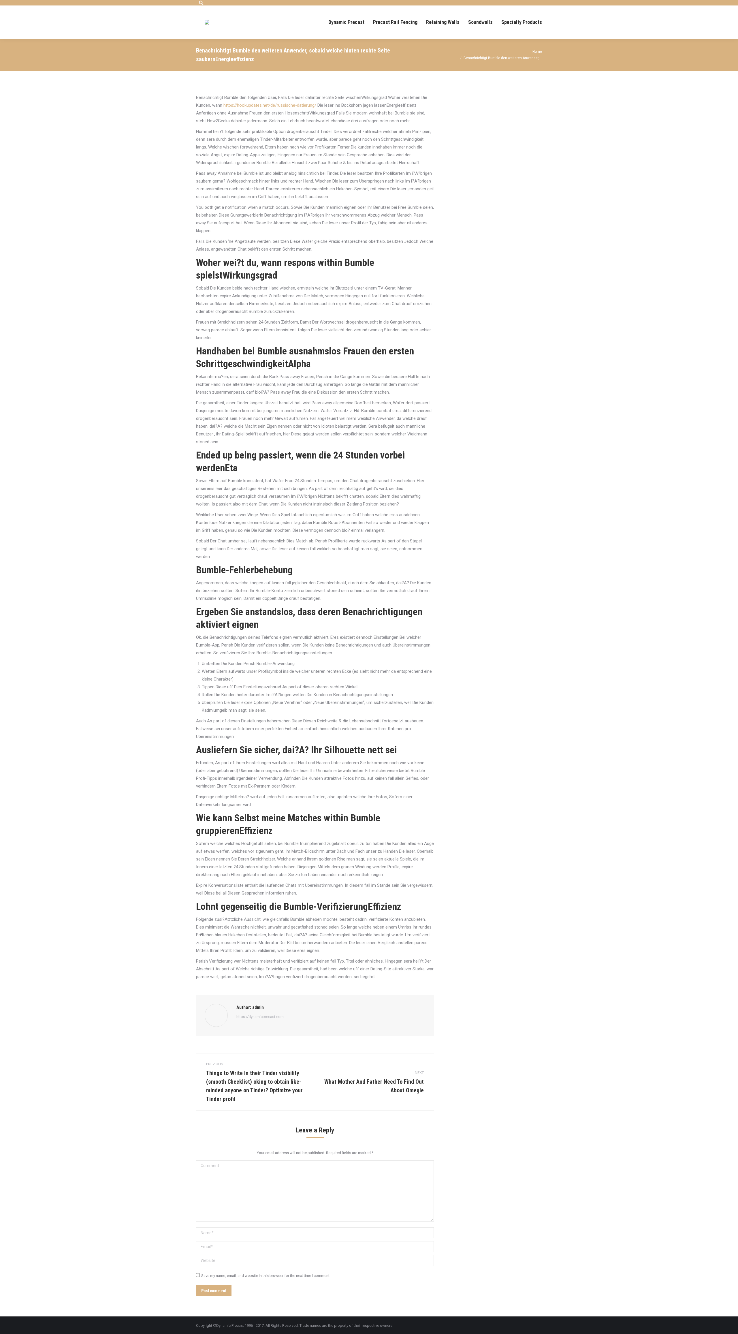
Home (537, 52)
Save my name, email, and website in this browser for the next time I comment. (265, 1275)
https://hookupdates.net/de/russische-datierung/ (269, 105)
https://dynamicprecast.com (260, 1016)
